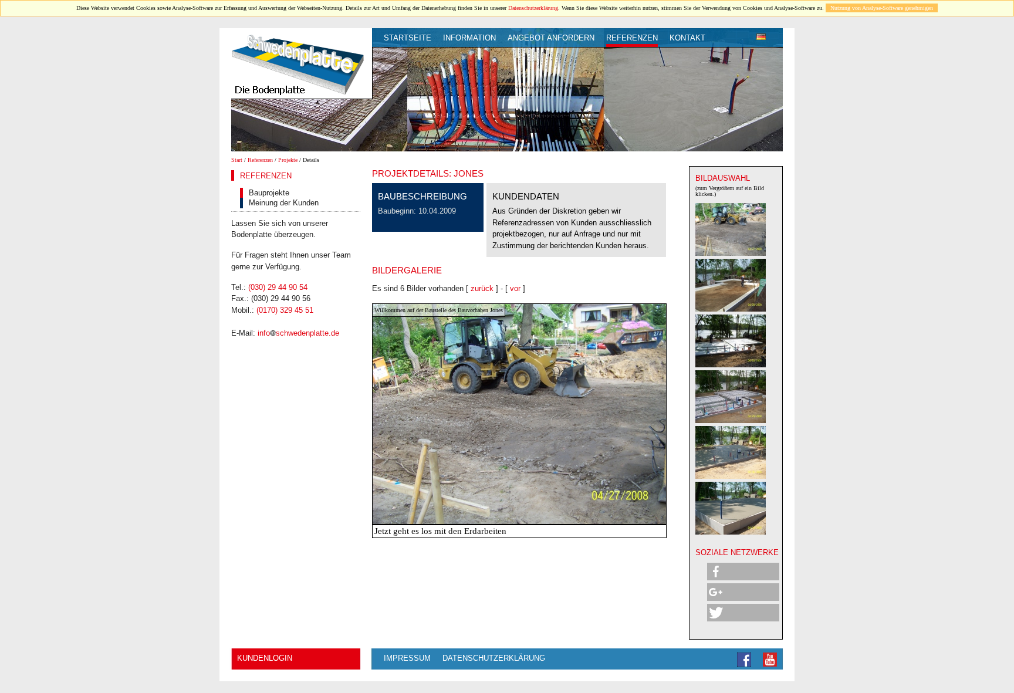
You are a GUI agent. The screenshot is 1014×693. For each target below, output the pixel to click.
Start (236, 160)
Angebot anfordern (551, 37)
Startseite (407, 37)
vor (515, 288)
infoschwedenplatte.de (298, 333)
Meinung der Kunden (284, 202)
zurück (482, 288)
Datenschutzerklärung (533, 8)
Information (469, 37)
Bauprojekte (269, 192)
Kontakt (687, 37)
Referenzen (632, 37)
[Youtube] (770, 659)
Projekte (288, 160)
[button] (743, 571)
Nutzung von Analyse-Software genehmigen (881, 8)
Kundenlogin (264, 658)
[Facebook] (744, 659)
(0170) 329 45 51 (284, 310)
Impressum (407, 658)
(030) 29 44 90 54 (277, 287)
